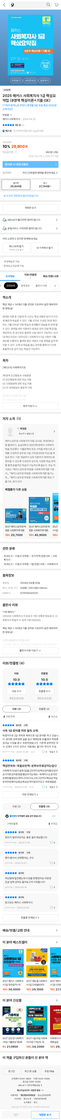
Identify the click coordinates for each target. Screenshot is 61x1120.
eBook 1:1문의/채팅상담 (29, 1085)
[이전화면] (4, 4)
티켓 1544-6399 (42, 1078)
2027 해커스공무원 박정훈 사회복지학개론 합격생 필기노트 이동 (15, 522)
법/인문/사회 (37, 564)
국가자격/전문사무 (40, 556)
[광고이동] (48, 4)
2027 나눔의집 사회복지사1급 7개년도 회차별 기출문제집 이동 (36, 1027)
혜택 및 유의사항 (16, 698)
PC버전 (18, 1098)
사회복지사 (52, 564)
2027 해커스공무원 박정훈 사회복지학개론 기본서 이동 (39, 517)
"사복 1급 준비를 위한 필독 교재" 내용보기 (30, 738)
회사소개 (27, 1098)
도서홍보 (27, 1102)
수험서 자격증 (22, 556)
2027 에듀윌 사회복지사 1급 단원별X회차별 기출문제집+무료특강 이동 (36, 969)
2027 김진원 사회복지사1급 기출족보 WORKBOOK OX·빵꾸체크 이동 (13, 1027)
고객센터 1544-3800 (21, 1078)
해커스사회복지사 (11, 119)
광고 (35, 1102)
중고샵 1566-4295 (32, 1081)
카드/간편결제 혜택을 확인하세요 (39, 172)
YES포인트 (8, 152)
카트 (57, 5)
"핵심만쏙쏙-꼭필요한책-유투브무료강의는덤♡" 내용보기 (30, 773)
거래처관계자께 (39, 1098)
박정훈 (6, 115)
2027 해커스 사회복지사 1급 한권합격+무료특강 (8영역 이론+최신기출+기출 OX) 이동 (13, 970)
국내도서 (8, 556)
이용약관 (14, 1095)
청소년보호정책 (44, 1095)
